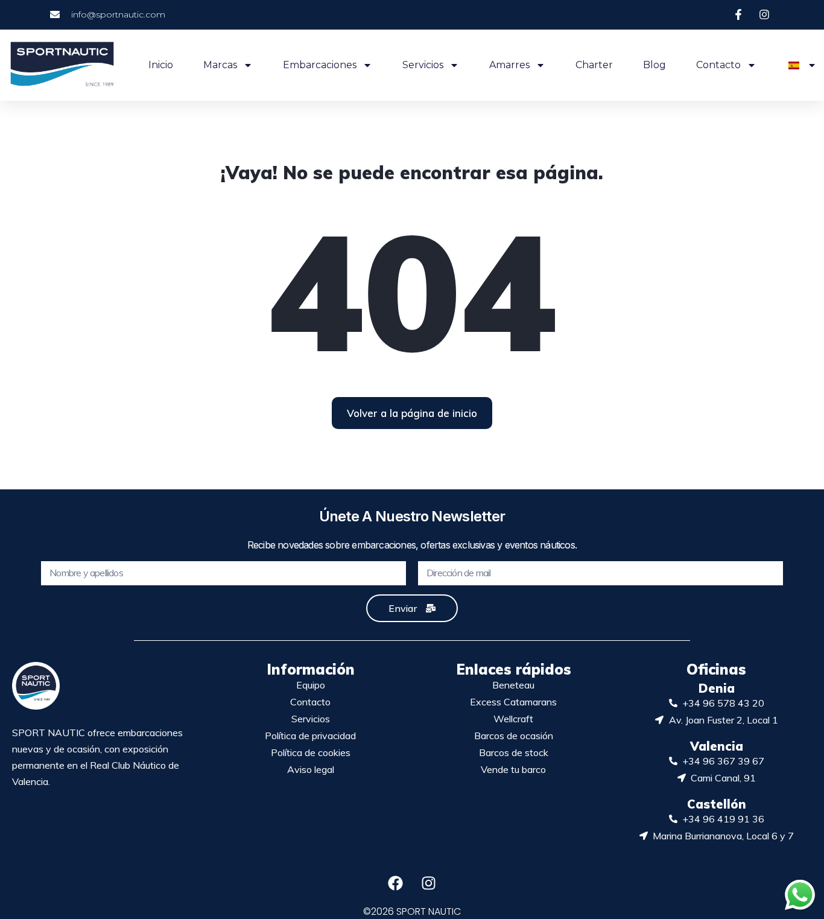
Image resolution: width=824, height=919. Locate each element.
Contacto (718, 65)
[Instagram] (429, 883)
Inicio (160, 65)
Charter (594, 65)
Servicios (422, 65)
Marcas (220, 65)
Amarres (509, 65)
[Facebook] (396, 883)
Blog (654, 65)
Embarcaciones (320, 65)
